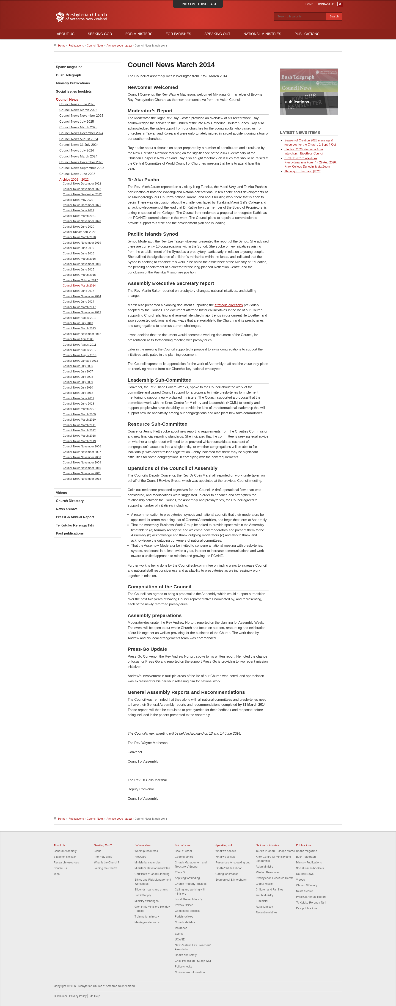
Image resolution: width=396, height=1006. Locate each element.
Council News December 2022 (82, 183)
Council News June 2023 (77, 174)
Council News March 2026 (78, 110)
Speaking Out (217, 33)
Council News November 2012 (82, 334)
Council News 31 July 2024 (79, 144)
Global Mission (265, 883)
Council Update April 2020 (79, 232)
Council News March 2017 (79, 307)
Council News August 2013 (79, 318)
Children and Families (269, 889)
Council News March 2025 (78, 127)
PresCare (140, 856)
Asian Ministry (264, 866)
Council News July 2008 (78, 376)
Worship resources (146, 851)
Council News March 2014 (79, 285)
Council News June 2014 (78, 301)
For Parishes (178, 33)
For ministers (143, 845)
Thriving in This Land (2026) (302, 171)
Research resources (66, 862)
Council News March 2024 (78, 156)
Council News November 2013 (82, 312)
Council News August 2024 (78, 139)
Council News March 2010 (79, 419)
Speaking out (223, 845)
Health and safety (186, 955)
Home (309, 4)
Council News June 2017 (78, 290)
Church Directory (70, 501)
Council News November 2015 (82, 264)
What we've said (225, 856)
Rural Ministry (264, 906)
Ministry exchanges (147, 901)
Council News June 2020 (78, 226)
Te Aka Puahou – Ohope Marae (275, 851)
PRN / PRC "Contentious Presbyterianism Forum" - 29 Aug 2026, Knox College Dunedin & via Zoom (310, 162)
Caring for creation (227, 874)
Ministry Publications (73, 83)
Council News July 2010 (78, 387)
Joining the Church (106, 868)
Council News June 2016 (78, 253)
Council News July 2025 (76, 121)
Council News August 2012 (79, 350)
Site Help (94, 996)
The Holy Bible (103, 856)
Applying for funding (187, 878)
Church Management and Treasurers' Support (191, 864)
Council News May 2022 (78, 199)
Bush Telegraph (68, 75)
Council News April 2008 (78, 339)
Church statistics (185, 922)
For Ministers (138, 33)
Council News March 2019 (79, 441)
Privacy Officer (184, 905)
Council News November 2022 (82, 189)
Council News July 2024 (76, 150)
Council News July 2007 (78, 371)
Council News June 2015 (78, 269)
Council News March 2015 (79, 274)
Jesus (97, 851)
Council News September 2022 (82, 194)
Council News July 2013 (78, 323)
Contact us (60, 868)
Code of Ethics (184, 856)
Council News (95, 45)
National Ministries (262, 33)
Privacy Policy (78, 996)
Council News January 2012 (80, 360)
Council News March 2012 (79, 430)
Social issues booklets (74, 91)
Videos (61, 493)
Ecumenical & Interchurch (231, 879)
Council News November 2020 (82, 221)
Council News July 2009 (78, 382)
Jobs (57, 874)
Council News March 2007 (79, 409)
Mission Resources (268, 872)
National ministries (267, 845)
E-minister (262, 901)
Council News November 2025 (81, 115)
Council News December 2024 (81, 133)
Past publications (70, 533)
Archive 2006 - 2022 (119, 45)
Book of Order (183, 851)
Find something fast (198, 4)
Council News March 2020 (79, 237)
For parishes (182, 845)
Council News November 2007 (82, 452)
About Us (65, 33)
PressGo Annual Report (75, 517)
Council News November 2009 (82, 462)
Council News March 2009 (79, 414)
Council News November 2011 (82, 473)
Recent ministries (266, 912)
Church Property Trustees (190, 883)
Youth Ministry (264, 895)
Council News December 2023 (81, 162)
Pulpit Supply (143, 895)
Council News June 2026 (77, 104)
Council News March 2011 (79, 425)
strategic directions (229, 305)
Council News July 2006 (78, 366)
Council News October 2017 (80, 280)
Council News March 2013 (79, 328)
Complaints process (187, 910)
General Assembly (65, 851)
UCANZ (179, 939)
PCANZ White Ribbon (228, 868)
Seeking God (100, 33)
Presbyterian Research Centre (275, 878)
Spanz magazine (69, 67)
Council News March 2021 (79, 216)
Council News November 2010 (82, 468)
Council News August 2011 (79, 344)
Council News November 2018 (82, 478)
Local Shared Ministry (188, 899)
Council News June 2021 (78, 210)
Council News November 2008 (82, 457)
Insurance (181, 928)
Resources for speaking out (232, 862)
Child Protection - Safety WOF (193, 960)
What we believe (225, 851)
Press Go (180, 872)
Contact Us (326, 4)
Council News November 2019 (82, 242)
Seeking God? (103, 845)
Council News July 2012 (78, 392)
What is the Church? (106, 862)
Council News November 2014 (82, 296)
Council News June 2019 (78, 248)
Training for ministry (147, 916)
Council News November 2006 (82, 446)
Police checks (183, 966)
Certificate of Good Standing (152, 874)
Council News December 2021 (82, 205)
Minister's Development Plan (152, 868)
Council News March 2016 (79, 258)
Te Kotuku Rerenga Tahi (75, 525)
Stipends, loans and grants (151, 889)
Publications (306, 33)
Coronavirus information (190, 972)
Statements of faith (65, 856)
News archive (66, 509)
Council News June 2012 (78, 398)
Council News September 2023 (81, 168)
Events (179, 933)
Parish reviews (184, 916)
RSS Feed (341, 5)
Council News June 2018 (78, 403)
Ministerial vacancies (148, 862)
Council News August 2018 (79, 355)
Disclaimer (60, 996)
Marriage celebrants (147, 922)
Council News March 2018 (79, 435)
